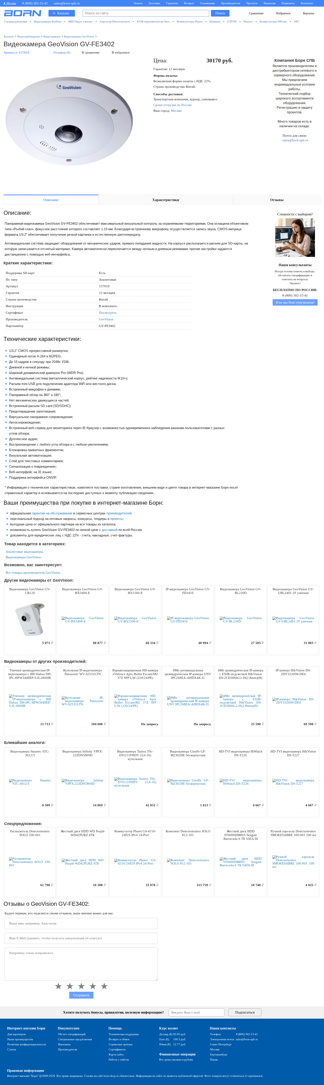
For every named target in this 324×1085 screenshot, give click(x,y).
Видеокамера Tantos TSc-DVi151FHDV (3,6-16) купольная (135, 755)
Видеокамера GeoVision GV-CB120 (29, 591)
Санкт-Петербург (221, 1044)
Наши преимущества (20, 1039)
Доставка (154, 3)
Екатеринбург (218, 1054)
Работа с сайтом (119, 1059)
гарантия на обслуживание (52, 513)
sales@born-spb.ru (67, 3)
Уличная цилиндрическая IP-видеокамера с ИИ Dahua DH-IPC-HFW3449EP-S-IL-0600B (30, 674)
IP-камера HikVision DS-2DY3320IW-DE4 (293, 672)
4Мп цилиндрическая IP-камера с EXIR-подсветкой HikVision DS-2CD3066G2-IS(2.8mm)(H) (240, 674)
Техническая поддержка (124, 1034)
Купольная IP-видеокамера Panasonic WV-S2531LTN (82, 672)
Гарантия (172, 3)
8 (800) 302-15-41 (35, 3)
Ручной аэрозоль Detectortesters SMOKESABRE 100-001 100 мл (293, 833)
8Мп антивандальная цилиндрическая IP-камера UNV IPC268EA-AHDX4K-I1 (188, 674)
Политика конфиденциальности (26, 1044)
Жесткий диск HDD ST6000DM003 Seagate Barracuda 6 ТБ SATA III (240, 834)
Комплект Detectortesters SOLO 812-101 (188, 833)
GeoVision (106, 319)
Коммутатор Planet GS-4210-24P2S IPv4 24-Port (135, 833)
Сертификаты (117, 1049)
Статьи (11, 1049)
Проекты (251, 3)
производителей (118, 513)
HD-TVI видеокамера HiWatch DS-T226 (241, 753)
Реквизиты (288, 3)
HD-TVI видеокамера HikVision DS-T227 (293, 753)
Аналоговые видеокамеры (24, 551)
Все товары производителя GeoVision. (33, 572)
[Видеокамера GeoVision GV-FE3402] (70, 124)
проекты (116, 519)
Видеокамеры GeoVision (23, 557)
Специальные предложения (75, 1039)
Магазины (64, 1044)
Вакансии (270, 3)
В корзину (222, 69)
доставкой (109, 530)
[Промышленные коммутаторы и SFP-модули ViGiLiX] (162, 29)
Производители (230, 3)
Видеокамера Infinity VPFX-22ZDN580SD (82, 753)
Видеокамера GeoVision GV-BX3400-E (82, 591)
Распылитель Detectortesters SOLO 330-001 (30, 833)
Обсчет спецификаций (72, 1034)
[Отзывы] (15, 643)
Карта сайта (116, 1054)
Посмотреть (108, 312)
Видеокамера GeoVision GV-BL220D (240, 591)
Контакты (307, 3)
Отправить (81, 995)
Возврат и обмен (119, 1039)
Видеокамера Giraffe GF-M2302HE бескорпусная (188, 753)
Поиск (220, 13)
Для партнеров (16, 1034)
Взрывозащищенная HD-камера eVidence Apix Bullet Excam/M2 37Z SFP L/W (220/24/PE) (135, 674)
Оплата (138, 3)
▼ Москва (9, 3)
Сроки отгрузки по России (172, 105)
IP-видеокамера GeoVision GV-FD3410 (188, 591)
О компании (207, 3)
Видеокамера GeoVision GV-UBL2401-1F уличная (293, 591)
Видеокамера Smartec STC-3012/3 (29, 753)
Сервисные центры (120, 1044)
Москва (176, 110)
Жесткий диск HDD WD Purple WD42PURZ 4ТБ (83, 833)
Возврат (189, 3)
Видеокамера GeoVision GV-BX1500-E (135, 591)
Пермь (214, 1059)
